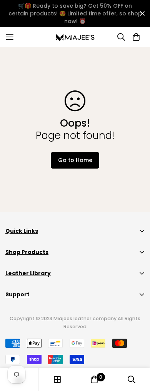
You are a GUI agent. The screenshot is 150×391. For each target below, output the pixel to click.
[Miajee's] (75, 37)
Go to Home (75, 160)
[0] (94, 379)
